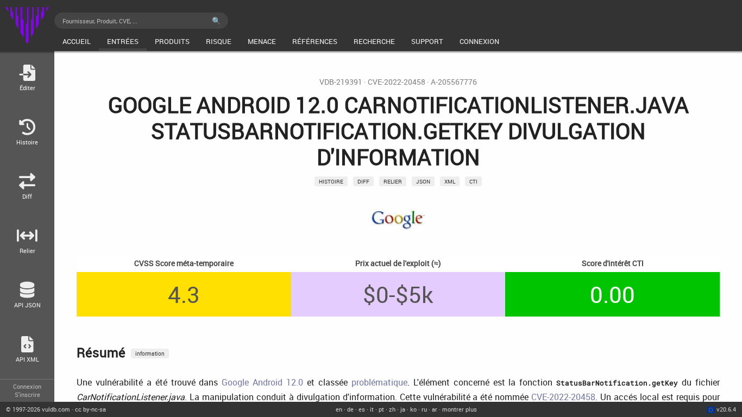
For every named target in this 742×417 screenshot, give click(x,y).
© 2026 (38, 409)
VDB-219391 (340, 82)
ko (413, 409)
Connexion (27, 386)
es (362, 409)
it (372, 409)
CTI (473, 181)
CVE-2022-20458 (396, 82)
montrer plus (459, 409)
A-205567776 (454, 82)
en (339, 409)
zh (392, 409)
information (150, 353)
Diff (363, 181)
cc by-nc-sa (90, 409)
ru (424, 409)
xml (449, 181)
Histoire (331, 181)
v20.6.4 (726, 409)
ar (434, 409)
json (423, 181)
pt (381, 409)
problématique (379, 382)
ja (402, 409)
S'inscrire (27, 394)
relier (392, 181)
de (350, 409)
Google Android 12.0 (262, 382)
